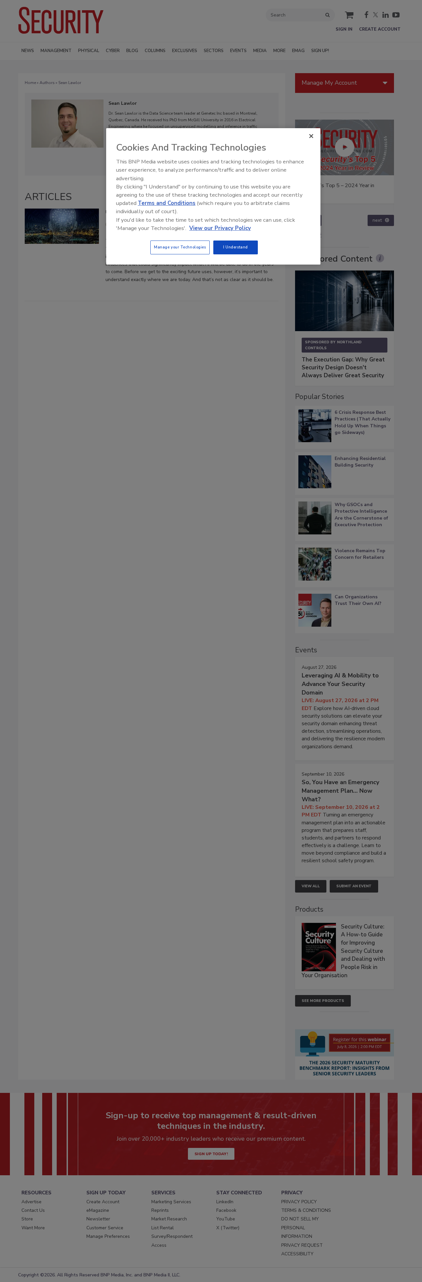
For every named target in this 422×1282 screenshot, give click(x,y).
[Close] (311, 136)
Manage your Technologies (180, 247)
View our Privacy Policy (220, 228)
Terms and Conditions (167, 203)
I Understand (235, 247)
